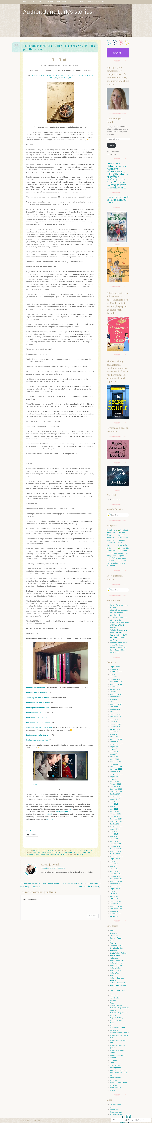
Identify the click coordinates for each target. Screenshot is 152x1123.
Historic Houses (116, 963)
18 (68, 75)
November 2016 (116, 769)
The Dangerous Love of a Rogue (38, 718)
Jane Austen (114, 988)
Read (37, 854)
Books (73, 850)
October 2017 (115, 742)
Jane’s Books (61, 2)
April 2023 (114, 702)
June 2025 (114, 677)
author (36, 852)
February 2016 (115, 784)
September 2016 (116, 774)
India (78, 852)
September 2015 (116, 797)
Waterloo (113, 1080)
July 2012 (113, 891)
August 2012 (115, 889)
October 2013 (115, 854)
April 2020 (114, 712)
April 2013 (114, 869)
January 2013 (115, 876)
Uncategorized (115, 1068)
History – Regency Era (118, 983)
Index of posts (35, 2)
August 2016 (115, 777)
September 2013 (116, 856)
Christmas (114, 936)
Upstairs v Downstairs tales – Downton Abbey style (118, 1072)
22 (78, 75)
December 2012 (116, 879)
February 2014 (115, 844)
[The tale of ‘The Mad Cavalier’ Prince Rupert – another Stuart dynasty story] (123, 537)
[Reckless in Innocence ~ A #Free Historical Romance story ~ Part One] (112, 537)
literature (84, 852)
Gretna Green (115, 955)
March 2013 (114, 871)
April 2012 (114, 896)
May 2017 (113, 754)
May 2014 (113, 836)
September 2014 (116, 826)
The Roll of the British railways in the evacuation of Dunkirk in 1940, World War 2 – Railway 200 (119, 623)
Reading (47, 854)
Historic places (116, 970)
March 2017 (114, 759)
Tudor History (115, 1065)
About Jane (48, 2)
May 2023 (113, 699)
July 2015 (113, 801)
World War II (114, 1085)
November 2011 (116, 909)
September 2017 (116, 744)
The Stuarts (114, 1060)
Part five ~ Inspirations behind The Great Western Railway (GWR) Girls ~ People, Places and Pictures (118, 647)
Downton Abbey (116, 938)
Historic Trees (115, 973)
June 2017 (114, 752)
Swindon (113, 1058)
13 (56, 75)
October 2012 (115, 884)
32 (59, 78)
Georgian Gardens (116, 946)
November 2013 (116, 851)
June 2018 (114, 732)
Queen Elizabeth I (116, 1005)
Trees (112, 1063)
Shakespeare (115, 1030)
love (89, 852)
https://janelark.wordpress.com (53, 868)
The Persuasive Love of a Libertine (39, 728)
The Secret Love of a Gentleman (39, 735)
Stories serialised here (96, 2)
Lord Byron (114, 995)
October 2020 (115, 709)
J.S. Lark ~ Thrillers (77, 2)
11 (50, 75)
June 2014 (114, 834)
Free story (78, 850)
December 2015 (116, 789)
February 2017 (115, 762)
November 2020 (116, 707)
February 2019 (115, 724)
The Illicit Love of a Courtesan (38, 693)
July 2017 (113, 749)
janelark (50, 850)
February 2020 (115, 714)
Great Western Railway (118, 953)
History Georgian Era (118, 985)
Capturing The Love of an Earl (37, 698)
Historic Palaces (116, 968)
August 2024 (115, 689)
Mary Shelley (115, 998)
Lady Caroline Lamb (117, 990)
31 (56, 78)
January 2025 (115, 679)
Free (60, 852)
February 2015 (115, 814)
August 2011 (115, 916)
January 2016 (115, 786)
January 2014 (115, 846)
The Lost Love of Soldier (35, 688)
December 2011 (116, 906)
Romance (53, 854)
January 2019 (115, 727)
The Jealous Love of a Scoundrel (39, 723)
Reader (41, 854)
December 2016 (116, 767)
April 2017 (114, 757)
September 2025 (116, 672)
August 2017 (115, 747)
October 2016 (115, 772)
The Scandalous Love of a (36, 713)
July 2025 (113, 674)
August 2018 (115, 729)
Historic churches (117, 960)
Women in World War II (118, 1083)
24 (82, 75)
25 (85, 75)
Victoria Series (115, 1078)
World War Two (115, 1088)
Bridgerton (114, 933)
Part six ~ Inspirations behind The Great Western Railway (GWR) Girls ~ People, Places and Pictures (118, 635)
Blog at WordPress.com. (30, 1121)
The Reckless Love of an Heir (37, 740)
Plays (112, 1003)
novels (32, 854)
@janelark (50, 819)
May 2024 (113, 692)
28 (93, 75)
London (112, 993)
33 (62, 78)
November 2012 (116, 881)
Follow (111, 145)
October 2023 (115, 697)
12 (53, 75)
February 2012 (115, 901)
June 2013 (114, 864)
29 (51, 78)
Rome (112, 1023)
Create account (115, 1105)
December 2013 (116, 849)
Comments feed (116, 1112)
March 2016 (114, 781)
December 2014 (116, 819)
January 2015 (115, 816)
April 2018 (114, 737)
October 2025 (115, 669)
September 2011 (116, 914)
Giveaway (68, 852)
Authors (42, 852)
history (73, 852)
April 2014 (114, 839)
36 (70, 78)
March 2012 (114, 899)
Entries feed (114, 1110)
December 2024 (116, 682)
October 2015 (115, 794)
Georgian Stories (116, 948)
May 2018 (113, 734)
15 (61, 75)
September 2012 (116, 886)
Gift (63, 852)
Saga (111, 1025)
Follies (112, 941)
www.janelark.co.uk (63, 812)
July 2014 (113, 831)
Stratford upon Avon (117, 1055)
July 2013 (113, 861)
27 (90, 75)
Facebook (48, 814)
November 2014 (116, 821)
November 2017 (116, 739)
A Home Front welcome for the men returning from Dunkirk (119, 612)
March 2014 (114, 841)
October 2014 (115, 824)
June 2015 (114, 804)
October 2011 (115, 911)
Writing (112, 1090)
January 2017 (115, 764)
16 (63, 75)
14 (58, 75)
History (112, 975)
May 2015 (113, 806)
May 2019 (113, 722)
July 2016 (113, 779)
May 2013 (113, 866)
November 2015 (116, 792)
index (35, 784)
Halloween (114, 958)
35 (67, 78)
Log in (112, 1107)
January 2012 (115, 904)
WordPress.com (116, 1115)
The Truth (64, 854)
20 (73, 75)
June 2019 (114, 719)
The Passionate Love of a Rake (38, 703)
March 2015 (114, 811)
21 (75, 75)
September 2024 (116, 687)
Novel (28, 854)
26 (87, 75)
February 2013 (115, 874)
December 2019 (116, 717)
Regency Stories (88, 850)
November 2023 (116, 694)
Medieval (113, 1000)
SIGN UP (117, 52)
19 (71, 75)
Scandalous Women (117, 1028)
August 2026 (115, 667)
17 (65, 75)
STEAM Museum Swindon (119, 1033)
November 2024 (116, 684)
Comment (92, 916)
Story (58, 854)
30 (54, 78)
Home (24, 2)
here (71, 809)
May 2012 (113, 894)
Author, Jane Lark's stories (57, 11)
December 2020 (116, 704)
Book (47, 852)
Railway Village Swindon (119, 1013)
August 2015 (115, 799)
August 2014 (115, 829)
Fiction (56, 852)
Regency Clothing (116, 1018)
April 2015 (114, 809)
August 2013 (115, 859)
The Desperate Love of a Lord (37, 708)
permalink (80, 854)
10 (47, 75)
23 (80, 75)
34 (65, 78)
